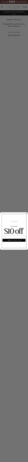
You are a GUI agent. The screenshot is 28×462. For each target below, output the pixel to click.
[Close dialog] (27, 214)
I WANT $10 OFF (14, 240)
